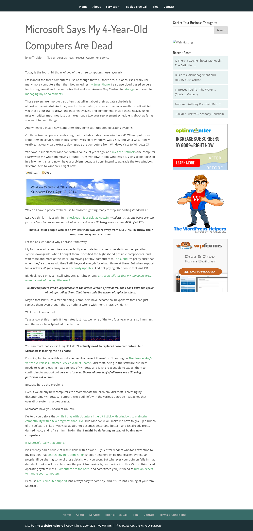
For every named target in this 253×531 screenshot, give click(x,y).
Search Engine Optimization (66, 455)
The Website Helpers (49, 525)
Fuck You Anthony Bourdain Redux (198, 104)
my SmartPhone (99, 84)
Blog (156, 6)
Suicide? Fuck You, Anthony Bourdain (199, 114)
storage (130, 89)
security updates (82, 268)
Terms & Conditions (173, 515)
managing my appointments (44, 94)
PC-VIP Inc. (104, 525)
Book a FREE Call (116, 515)
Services (111, 6)
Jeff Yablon (36, 57)
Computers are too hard (73, 469)
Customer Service (97, 57)
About (97, 6)
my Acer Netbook (123, 152)
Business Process (73, 57)
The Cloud (121, 259)
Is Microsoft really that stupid (44, 443)
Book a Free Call (136, 6)
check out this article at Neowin (88, 217)
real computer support (52, 481)
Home (83, 6)
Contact (169, 6)
